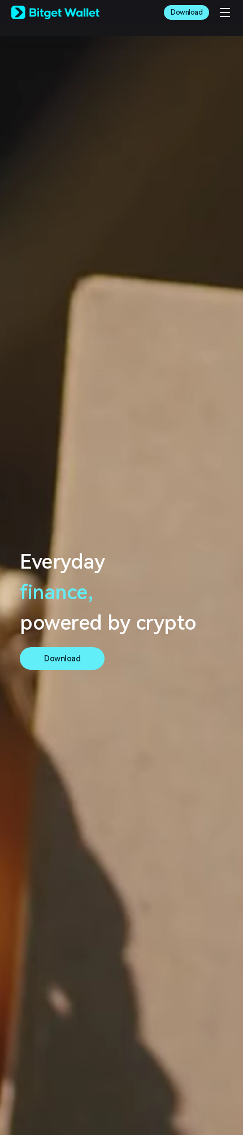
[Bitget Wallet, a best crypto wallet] (55, 12)
